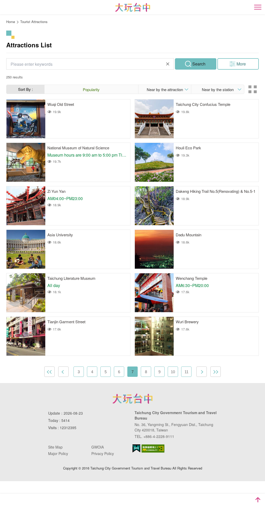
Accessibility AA (153, 448)
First (49, 371)
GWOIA (97, 447)
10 (173, 372)
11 (186, 372)
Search (198, 64)
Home (10, 21)
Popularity (91, 89)
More (241, 64)
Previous (63, 371)
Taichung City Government (132, 398)
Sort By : (25, 89)
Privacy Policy (102, 453)
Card (252, 89)
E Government (136, 448)
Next (201, 371)
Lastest (215, 371)
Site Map (55, 447)
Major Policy (58, 453)
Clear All (168, 64)
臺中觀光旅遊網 (132, 7)
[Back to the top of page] (258, 500)
